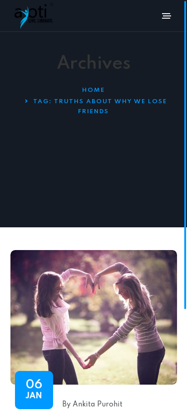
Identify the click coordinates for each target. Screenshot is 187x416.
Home (93, 90)
